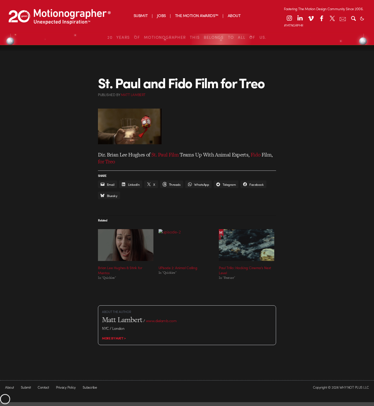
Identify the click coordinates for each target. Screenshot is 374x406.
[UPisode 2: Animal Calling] (186, 245)
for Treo (106, 161)
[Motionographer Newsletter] (342, 18)
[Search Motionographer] (353, 18)
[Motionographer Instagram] (289, 18)
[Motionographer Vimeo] (310, 18)
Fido (255, 154)
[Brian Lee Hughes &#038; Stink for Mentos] (125, 245)
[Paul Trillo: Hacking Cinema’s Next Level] (246, 245)
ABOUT (234, 15)
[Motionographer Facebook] (321, 18)
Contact (43, 387)
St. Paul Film (165, 154)
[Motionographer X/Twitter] (332, 18)
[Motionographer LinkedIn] (300, 18)
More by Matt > (114, 338)
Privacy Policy (66, 387)
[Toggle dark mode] (362, 18)
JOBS (161, 15)
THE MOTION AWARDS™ (197, 15)
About (9, 387)
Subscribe (90, 387)
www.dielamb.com (161, 320)
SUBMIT (141, 15)
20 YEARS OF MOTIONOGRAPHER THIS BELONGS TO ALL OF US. (187, 37)
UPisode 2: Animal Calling (178, 267)
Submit (26, 387)
